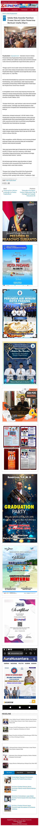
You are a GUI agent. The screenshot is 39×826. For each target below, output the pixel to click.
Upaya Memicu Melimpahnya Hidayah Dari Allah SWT (23, 763)
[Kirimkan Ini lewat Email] (3, 183)
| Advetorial (15, 10)
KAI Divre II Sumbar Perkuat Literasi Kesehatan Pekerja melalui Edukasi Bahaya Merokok (24, 788)
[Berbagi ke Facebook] (9, 183)
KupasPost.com (11, 820)
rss (36, 2)
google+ (34, 2)
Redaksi (19, 822)
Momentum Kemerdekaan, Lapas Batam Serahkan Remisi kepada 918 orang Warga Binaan (23, 797)
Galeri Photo (30, 772)
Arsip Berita (20, 772)
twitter (28, 2)
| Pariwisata (24, 10)
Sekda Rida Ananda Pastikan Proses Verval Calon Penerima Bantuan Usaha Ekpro (21, 20)
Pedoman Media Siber (19, 821)
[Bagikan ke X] (7, 183)
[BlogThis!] (5, 183)
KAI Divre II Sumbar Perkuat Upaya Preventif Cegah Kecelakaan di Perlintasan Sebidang (23, 807)
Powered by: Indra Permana (19, 824)
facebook (31, 2)
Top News (9, 772)
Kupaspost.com (15, 56)
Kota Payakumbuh (11, 180)
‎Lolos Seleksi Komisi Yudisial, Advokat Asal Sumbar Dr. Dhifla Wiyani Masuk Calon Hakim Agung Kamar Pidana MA (23, 721)
